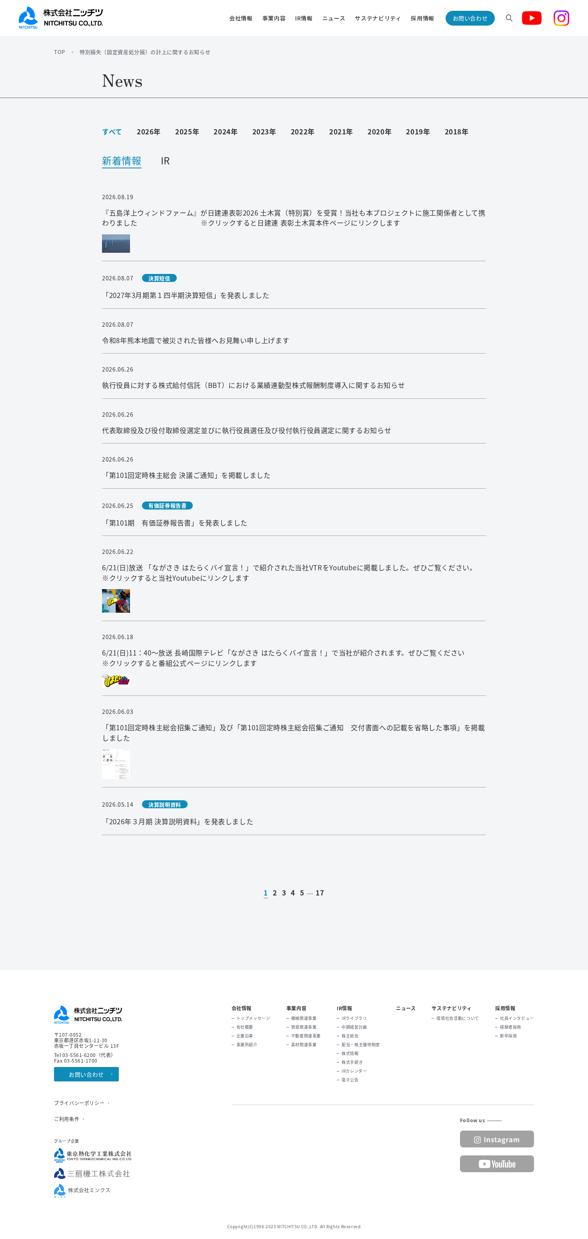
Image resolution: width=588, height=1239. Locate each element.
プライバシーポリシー (79, 1103)
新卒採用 (508, 1035)
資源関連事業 (304, 1027)
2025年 (187, 131)
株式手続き (352, 1062)
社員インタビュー (517, 1018)
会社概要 (245, 1027)
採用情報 (422, 18)
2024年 (226, 131)
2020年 (380, 131)
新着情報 (122, 161)
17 (320, 893)
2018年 (457, 131)
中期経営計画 (354, 1027)
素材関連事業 (304, 1044)
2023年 (264, 131)
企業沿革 (245, 1035)
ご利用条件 (66, 1119)
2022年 (303, 131)
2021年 (341, 131)
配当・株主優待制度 (361, 1044)
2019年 (418, 131)
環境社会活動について (457, 1018)
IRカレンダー (354, 1071)
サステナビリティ (378, 18)
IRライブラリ (354, 1018)
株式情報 (350, 1053)
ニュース (334, 18)
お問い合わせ (470, 18)
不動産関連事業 (306, 1035)
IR (165, 161)
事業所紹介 (247, 1044)
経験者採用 (510, 1027)
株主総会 (350, 1035)
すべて (112, 131)
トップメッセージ (253, 1018)
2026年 (149, 131)
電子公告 (350, 1079)
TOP (59, 52)
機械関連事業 (304, 1018)
